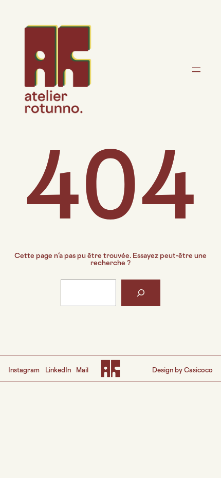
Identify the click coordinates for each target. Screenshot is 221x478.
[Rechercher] (140, 293)
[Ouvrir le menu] (196, 70)
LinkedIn (58, 371)
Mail (82, 371)
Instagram (24, 371)
